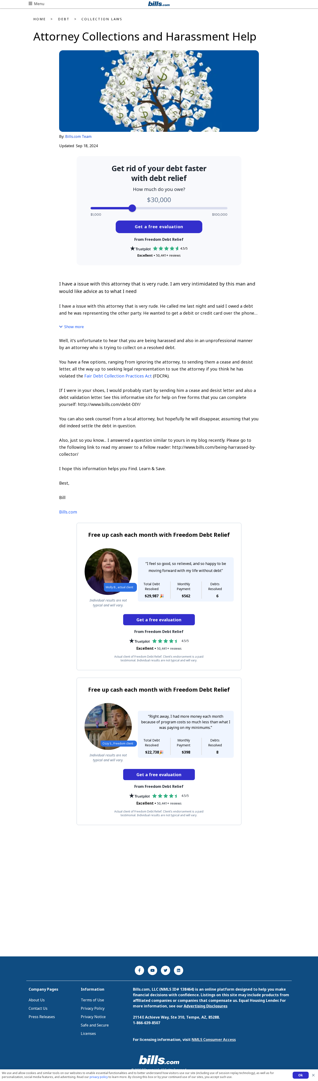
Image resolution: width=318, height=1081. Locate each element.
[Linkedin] (178, 970)
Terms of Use (92, 1000)
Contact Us (38, 1008)
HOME (39, 19)
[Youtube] (152, 970)
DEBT (64, 19)
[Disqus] (159, 891)
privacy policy (99, 1077)
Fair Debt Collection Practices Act (118, 376)
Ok (300, 1075)
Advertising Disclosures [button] (205, 1006)
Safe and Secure (95, 1025)
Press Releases (42, 1016)
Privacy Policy (93, 1008)
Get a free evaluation (159, 226)
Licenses (88, 1033)
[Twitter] (165, 970)
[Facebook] (139, 970)
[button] (36, 3)
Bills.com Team (78, 136)
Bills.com (68, 512)
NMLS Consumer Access (214, 1039)
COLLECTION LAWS (101, 19)
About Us (37, 1000)
